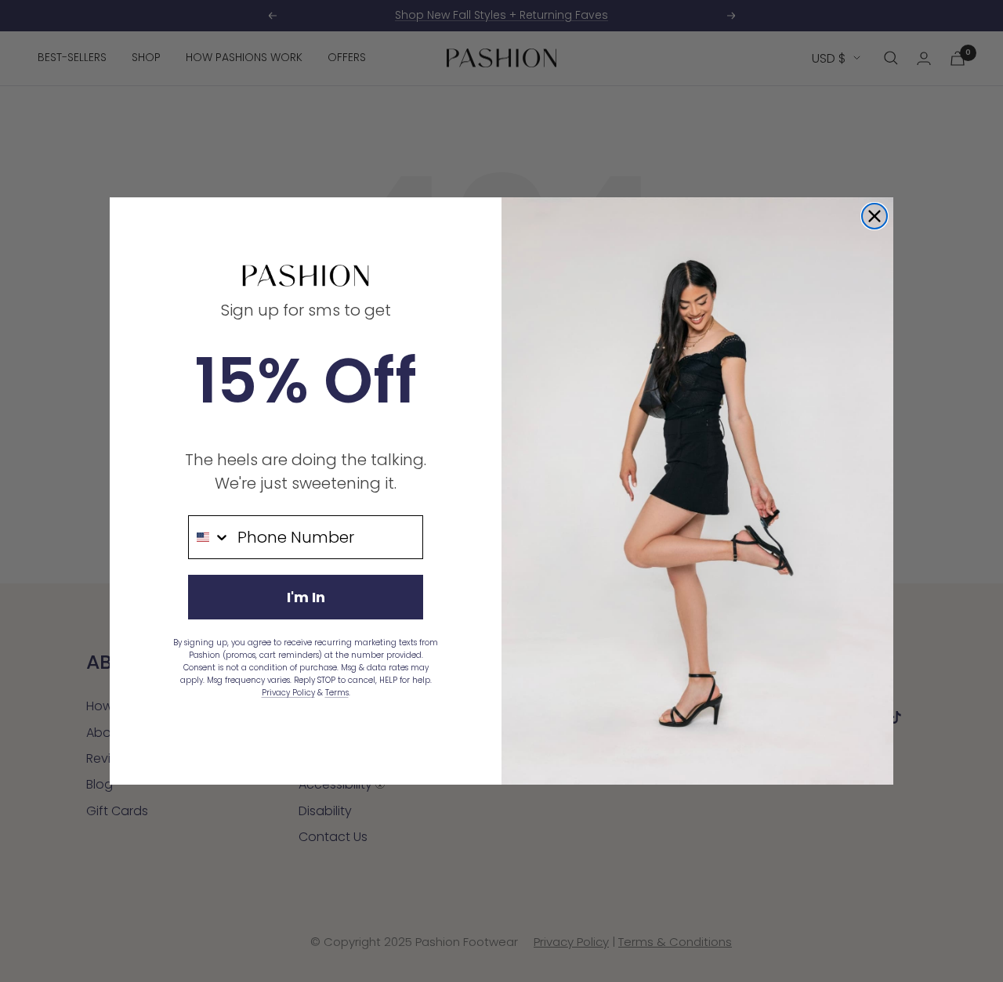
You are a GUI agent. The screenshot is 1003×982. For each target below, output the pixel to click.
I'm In (306, 597)
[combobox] (209, 537)
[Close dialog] (874, 216)
